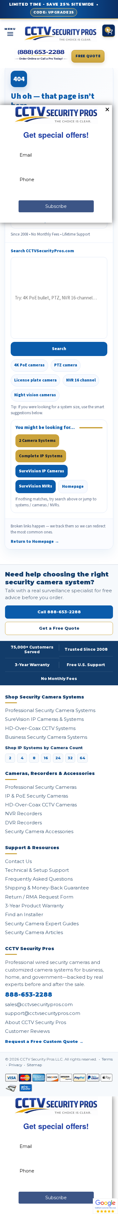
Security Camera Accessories (39, 831)
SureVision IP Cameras (41, 471)
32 (70, 758)
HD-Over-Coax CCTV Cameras (41, 805)
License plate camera (35, 380)
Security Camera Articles (34, 932)
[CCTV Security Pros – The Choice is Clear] (60, 33)
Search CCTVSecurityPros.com (42, 251)
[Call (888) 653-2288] (41, 55)
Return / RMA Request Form (39, 897)
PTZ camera (65, 365)
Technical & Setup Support (37, 870)
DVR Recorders (23, 823)
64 (82, 758)
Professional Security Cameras (40, 787)
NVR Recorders (23, 813)
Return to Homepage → (35, 541)
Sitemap (34, 1065)
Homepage (73, 486)
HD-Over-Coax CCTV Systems (40, 728)
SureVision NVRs (35, 486)
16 (46, 758)
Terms (107, 1059)
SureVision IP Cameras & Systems (44, 719)
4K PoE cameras (29, 365)
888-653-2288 (28, 994)
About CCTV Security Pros (35, 1022)
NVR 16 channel (81, 380)
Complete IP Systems (41, 456)
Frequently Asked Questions (39, 879)
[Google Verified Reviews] (105, 1206)
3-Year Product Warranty (34, 906)
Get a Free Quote (59, 628)
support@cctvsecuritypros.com (42, 1013)
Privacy (16, 1065)
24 (58, 758)
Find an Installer (24, 914)
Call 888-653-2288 (59, 611)
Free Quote (88, 56)
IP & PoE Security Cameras (36, 796)
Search (59, 349)
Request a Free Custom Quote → (44, 1041)
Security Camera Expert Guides (42, 924)
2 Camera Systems (37, 440)
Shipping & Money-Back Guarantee (47, 888)
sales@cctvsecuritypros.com (39, 1004)
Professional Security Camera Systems (50, 710)
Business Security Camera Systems (46, 737)
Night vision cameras (35, 395)
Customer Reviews (27, 1031)
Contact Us (18, 861)
